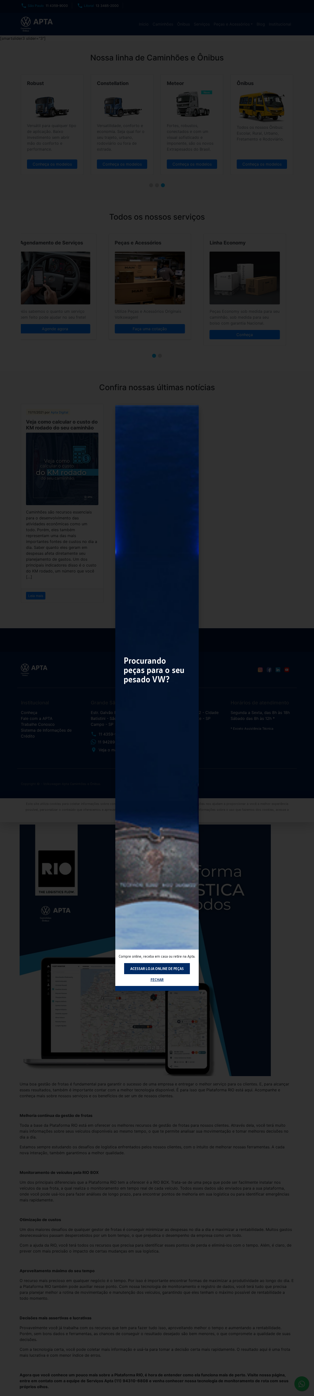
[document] (157, 698)
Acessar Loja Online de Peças (157, 968)
